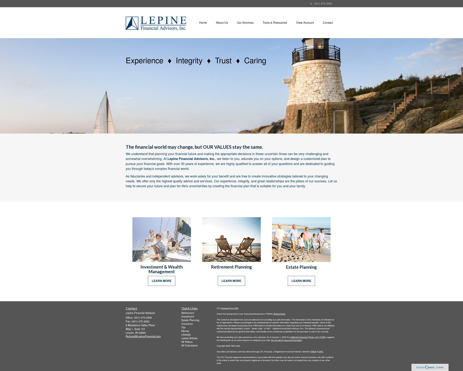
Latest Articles (189, 338)
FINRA (313, 351)
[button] (221, 22)
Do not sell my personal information (286, 340)
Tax (183, 327)
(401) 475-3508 (323, 3)
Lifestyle (186, 334)
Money (185, 331)
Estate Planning (190, 320)
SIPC (321, 351)
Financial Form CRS (229, 308)
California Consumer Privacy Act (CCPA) (308, 337)
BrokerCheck (279, 313)
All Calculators (189, 345)
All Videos (187, 342)
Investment (187, 316)
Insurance (187, 323)
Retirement (187, 313)
